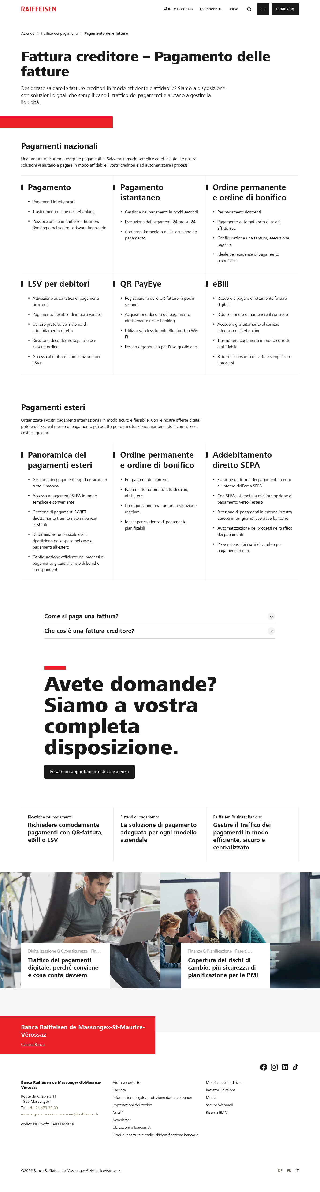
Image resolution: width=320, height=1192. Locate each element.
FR (289, 1170)
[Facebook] (263, 1067)
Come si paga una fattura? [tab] (82, 616)
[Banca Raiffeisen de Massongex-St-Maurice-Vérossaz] (38, 9)
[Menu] (263, 9)
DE (280, 1170)
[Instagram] (274, 1067)
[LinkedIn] (284, 1067)
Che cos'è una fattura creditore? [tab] (89, 631)
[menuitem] (178, 9)
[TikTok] (295, 1067)
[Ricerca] (249, 9)
